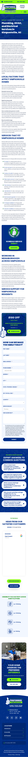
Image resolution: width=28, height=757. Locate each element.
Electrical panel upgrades (10, 197)
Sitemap (18, 754)
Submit (14, 439)
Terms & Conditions (15, 435)
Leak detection (7, 191)
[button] (21, 11)
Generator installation (9, 208)
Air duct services (8, 167)
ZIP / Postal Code (7, 393)
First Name (6, 349)
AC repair (6, 161)
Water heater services (9, 179)
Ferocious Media (20, 752)
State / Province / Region (10, 387)
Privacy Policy (8, 435)
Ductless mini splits (8, 173)
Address (5, 374)
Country (5, 399)
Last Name (6, 355)
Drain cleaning (7, 185)
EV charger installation (9, 202)
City (4, 380)
